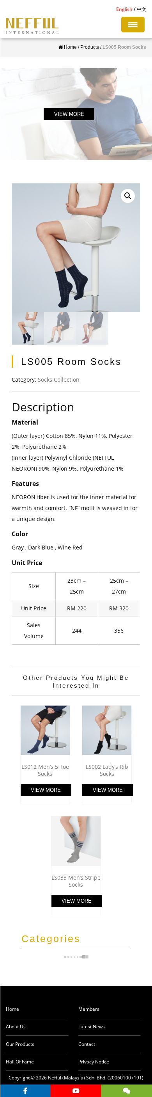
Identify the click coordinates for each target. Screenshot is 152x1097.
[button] (128, 196)
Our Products (20, 1044)
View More (46, 790)
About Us (16, 1026)
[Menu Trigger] (133, 24)
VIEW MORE (69, 114)
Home (12, 1009)
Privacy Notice (93, 1061)
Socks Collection (59, 379)
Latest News (91, 1026)
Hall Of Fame (20, 1061)
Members (88, 1009)
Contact (86, 1044)
